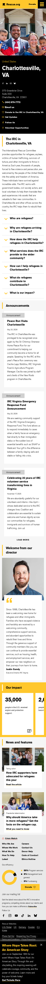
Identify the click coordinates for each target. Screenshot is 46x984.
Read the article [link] (13, 784)
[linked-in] (7, 83)
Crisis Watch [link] (11, 838)
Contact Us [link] (27, 847)
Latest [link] (5, 859)
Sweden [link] (31, 927)
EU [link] (38, 927)
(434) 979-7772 (12, 102)
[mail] (11, 83)
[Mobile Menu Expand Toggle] (42, 4)
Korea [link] (4, 930)
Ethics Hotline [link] (28, 859)
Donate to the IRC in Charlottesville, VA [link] (24, 112)
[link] (12, 102)
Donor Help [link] (27, 851)
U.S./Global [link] (7, 927)
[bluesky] (15, 83)
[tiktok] (22, 915)
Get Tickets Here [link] (11, 980)
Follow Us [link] (10, 122)
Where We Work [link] (10, 847)
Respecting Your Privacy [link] (26, 936)
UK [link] (15, 927)
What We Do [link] (8, 851)
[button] (6, 219)
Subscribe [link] (32, 906)
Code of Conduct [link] (30, 855)
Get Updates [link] (11, 117)
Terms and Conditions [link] (10, 939)
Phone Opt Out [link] (8, 936)
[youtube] (16, 915)
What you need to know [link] (17, 829)
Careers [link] (25, 844)
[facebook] (3, 83)
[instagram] (9, 915)
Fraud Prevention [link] (29, 939)
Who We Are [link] (8, 844)
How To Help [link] (8, 855)
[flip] (29, 731)
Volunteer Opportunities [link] (17, 128)
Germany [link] (22, 927)
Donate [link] (32, 4)
